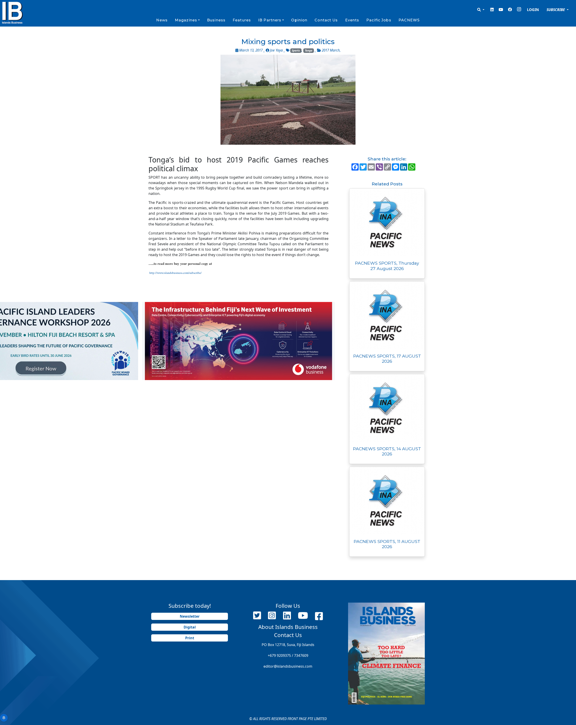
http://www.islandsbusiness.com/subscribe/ (175, 273)
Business (216, 20)
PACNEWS (409, 20)
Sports (296, 50)
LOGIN (533, 9)
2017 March (331, 50)
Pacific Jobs (378, 20)
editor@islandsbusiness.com (287, 666)
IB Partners (269, 20)
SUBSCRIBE (556, 9)
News (161, 20)
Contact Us (326, 20)
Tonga (308, 50)
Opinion (299, 20)
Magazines (186, 20)
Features (242, 20)
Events (352, 20)
